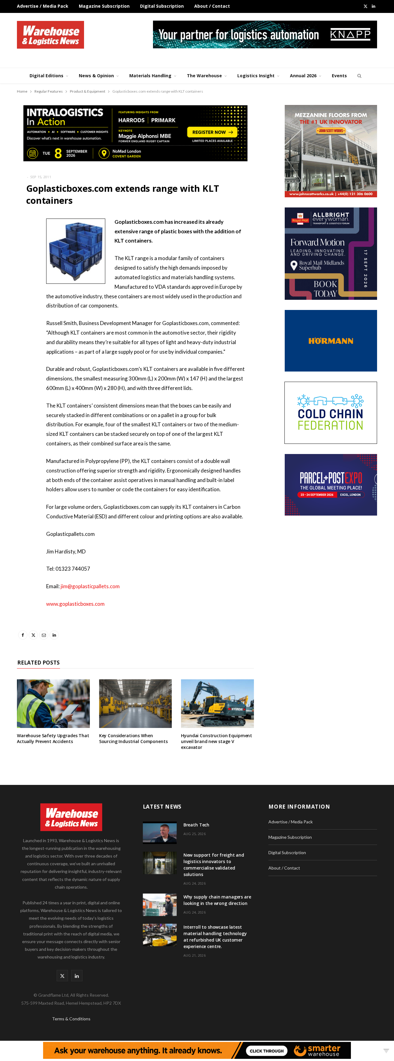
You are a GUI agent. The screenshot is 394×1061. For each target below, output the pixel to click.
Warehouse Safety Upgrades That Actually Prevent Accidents (53, 738)
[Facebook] (23, 240)
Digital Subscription (162, 6)
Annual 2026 (303, 75)
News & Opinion (96, 75)
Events (339, 75)
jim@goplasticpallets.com (90, 586)
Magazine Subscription (104, 6)
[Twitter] (23, 256)
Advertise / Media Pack (42, 6)
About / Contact (212, 6)
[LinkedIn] (23, 287)
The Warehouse (204, 75)
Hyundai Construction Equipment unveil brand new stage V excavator (216, 741)
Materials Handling (150, 75)
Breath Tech (196, 825)
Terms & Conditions (71, 1018)
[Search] (358, 76)
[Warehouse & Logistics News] (50, 35)
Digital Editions (46, 75)
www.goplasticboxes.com (75, 604)
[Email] (23, 271)
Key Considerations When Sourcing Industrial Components (133, 738)
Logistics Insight (256, 75)
